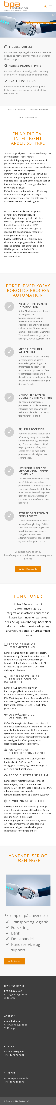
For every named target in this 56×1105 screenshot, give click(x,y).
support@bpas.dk (19, 1078)
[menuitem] (44, 6)
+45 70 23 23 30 (16, 1054)
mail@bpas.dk (17, 1051)
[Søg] (44, 6)
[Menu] (50, 6)
